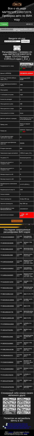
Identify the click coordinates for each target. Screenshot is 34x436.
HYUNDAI (26, 299)
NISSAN (26, 242)
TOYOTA (22, 143)
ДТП (27, 214)
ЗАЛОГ (21, 215)
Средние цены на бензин (7, 29)
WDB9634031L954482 (8, 336)
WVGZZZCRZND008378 (8, 237)
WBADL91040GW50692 (8, 306)
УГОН (22, 214)
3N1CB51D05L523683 (8, 255)
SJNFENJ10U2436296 (8, 261)
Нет (24, 68)
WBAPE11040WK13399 (8, 318)
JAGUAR (26, 281)
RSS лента (26, 433)
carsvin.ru (11, 432)
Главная (4, 24)
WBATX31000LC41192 (8, 294)
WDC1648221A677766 (8, 312)
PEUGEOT (26, 360)
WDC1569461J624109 (8, 249)
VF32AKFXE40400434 (8, 362)
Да (21, 68)
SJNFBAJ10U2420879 (8, 275)
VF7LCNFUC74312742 (8, 375)
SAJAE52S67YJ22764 (8, 282)
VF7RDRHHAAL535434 (8, 324)
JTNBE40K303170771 (8, 355)
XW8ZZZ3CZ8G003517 (8, 268)
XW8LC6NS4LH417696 (8, 349)
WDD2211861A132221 (8, 288)
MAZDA (26, 329)
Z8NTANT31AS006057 (8, 343)
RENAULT (26, 368)
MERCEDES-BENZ (28, 248)
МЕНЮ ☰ (29, 24)
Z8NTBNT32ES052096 (8, 243)
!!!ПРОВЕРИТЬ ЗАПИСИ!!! (26, 73)
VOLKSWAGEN (27, 236)
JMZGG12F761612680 (8, 381)
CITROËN (26, 323)
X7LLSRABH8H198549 (8, 369)
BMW (25, 294)
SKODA (26, 348)
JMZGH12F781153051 (8, 330)
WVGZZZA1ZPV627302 (8, 387)
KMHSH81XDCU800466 (8, 300)
